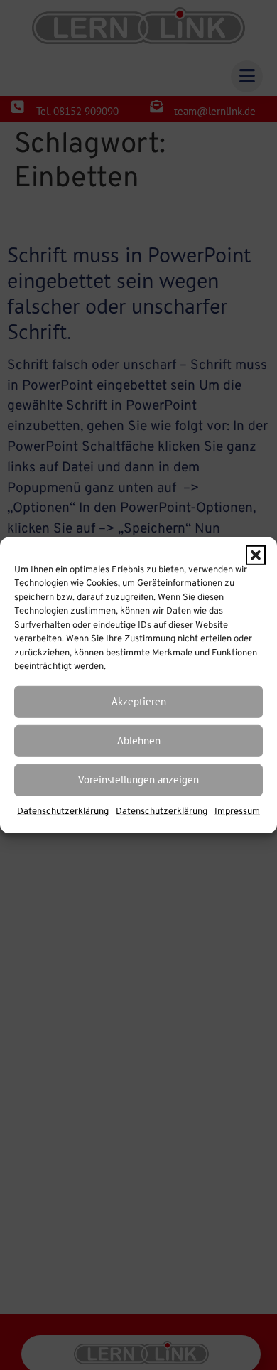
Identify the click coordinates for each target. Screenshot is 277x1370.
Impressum (237, 812)
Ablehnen (139, 740)
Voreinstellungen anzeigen (138, 779)
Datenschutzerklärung (63, 812)
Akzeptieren (139, 701)
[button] (256, 554)
